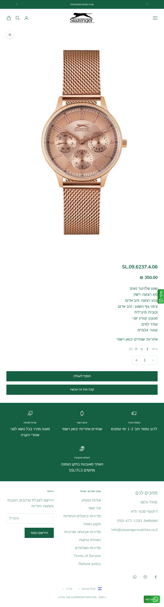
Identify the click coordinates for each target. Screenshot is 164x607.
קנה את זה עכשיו (82, 389)
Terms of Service (87, 555)
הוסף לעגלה (82, 376)
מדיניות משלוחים (88, 548)
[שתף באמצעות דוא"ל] (130, 349)
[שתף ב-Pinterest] (136, 349)
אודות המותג (91, 500)
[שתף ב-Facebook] (147, 349)
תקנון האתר (92, 524)
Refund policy (90, 563)
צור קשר (94, 508)
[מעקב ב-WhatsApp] (135, 577)
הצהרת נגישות (90, 540)
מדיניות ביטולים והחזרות (82, 516)
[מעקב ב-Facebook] (156, 577)
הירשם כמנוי (39, 533)
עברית (69, 588)
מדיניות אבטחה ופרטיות (82, 532)
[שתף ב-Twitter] (141, 349)
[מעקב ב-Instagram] (145, 577)
